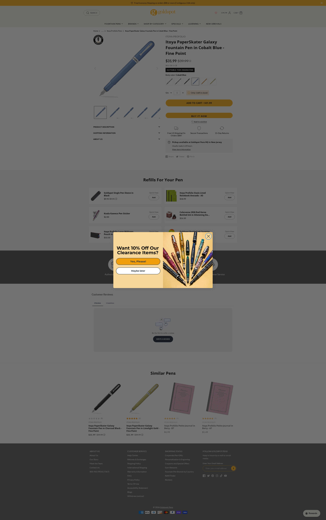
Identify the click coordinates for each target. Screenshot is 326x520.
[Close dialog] (208, 236)
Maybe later (138, 270)
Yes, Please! (138, 261)
